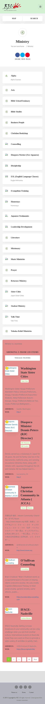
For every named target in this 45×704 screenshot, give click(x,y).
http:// (19, 412)
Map (14, 18)
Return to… (15, 692)
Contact (31, 692)
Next (35, 659)
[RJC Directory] (11, 7)
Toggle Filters (22, 358)
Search (34, 18)
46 (29, 659)
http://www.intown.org (24, 550)
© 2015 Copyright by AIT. (11, 698)
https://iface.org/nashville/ (26, 649)
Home (22, 46)
